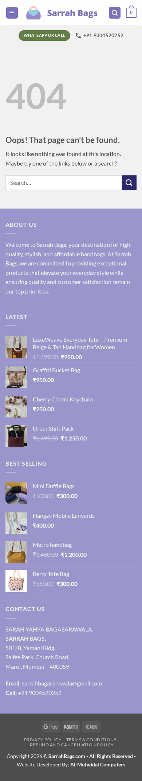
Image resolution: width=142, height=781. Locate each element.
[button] (12, 13)
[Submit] (129, 182)
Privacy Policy (43, 739)
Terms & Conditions (91, 739)
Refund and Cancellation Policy (72, 744)
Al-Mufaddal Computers (97, 764)
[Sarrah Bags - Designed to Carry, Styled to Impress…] (63, 12)
